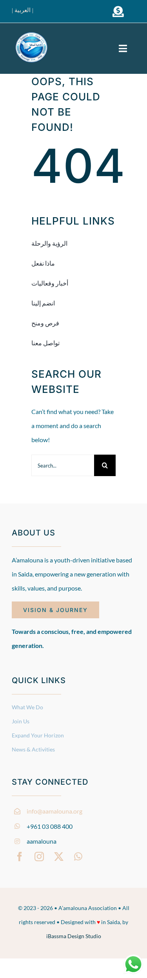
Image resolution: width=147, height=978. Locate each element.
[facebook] (19, 856)
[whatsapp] (78, 856)
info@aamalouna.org (54, 811)
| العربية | (22, 10)
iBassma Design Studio (73, 936)
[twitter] (59, 856)
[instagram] (39, 856)
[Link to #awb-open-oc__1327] (118, 12)
